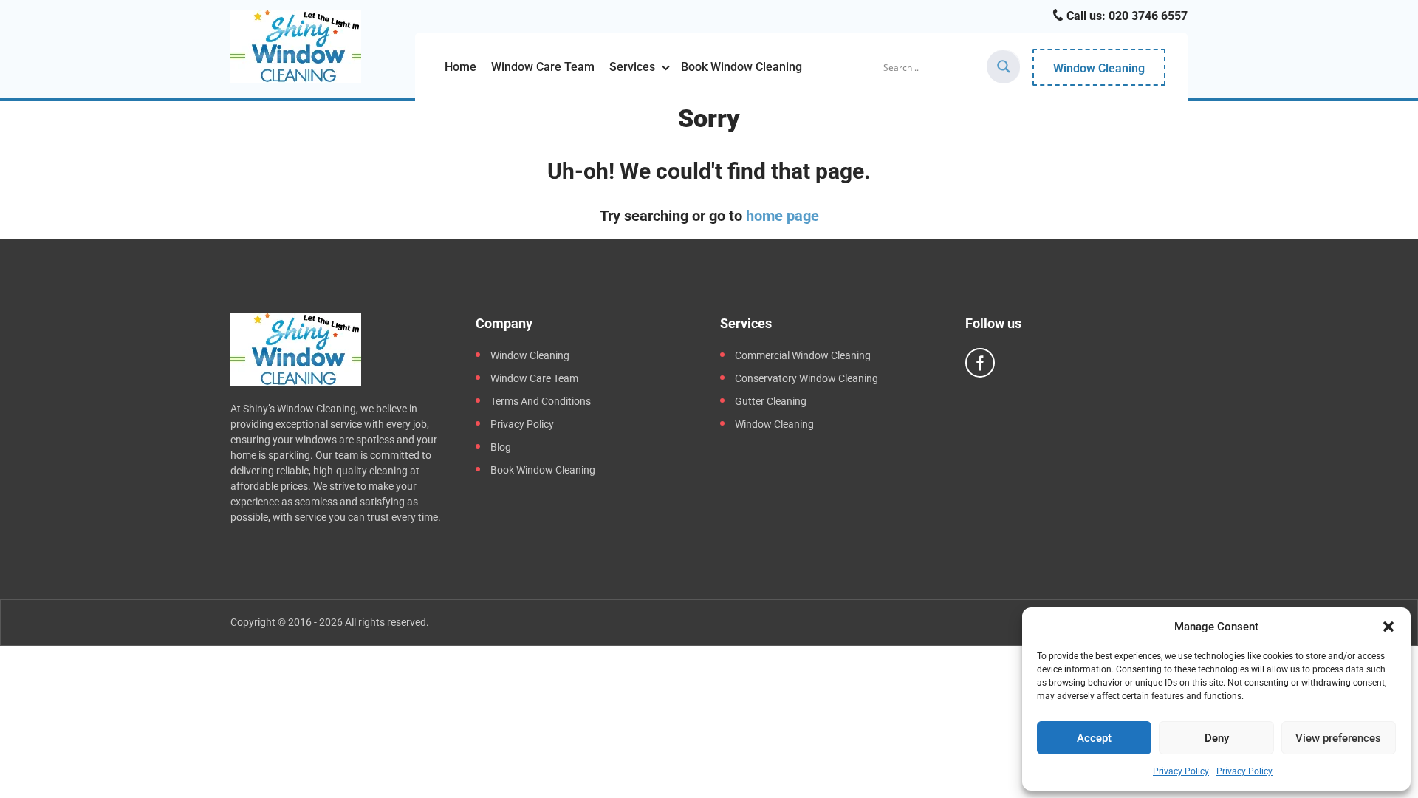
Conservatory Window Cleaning (806, 378)
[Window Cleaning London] (295, 46)
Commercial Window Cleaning (803, 355)
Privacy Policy (1181, 771)
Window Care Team (543, 67)
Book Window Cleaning (741, 67)
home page (782, 216)
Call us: (1126, 16)
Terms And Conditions (540, 401)
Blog (500, 447)
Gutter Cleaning (770, 401)
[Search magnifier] (1004, 66)
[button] (1388, 626)
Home (460, 67)
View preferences (1338, 738)
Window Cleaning (1099, 68)
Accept (1094, 738)
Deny (1217, 738)
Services (632, 67)
